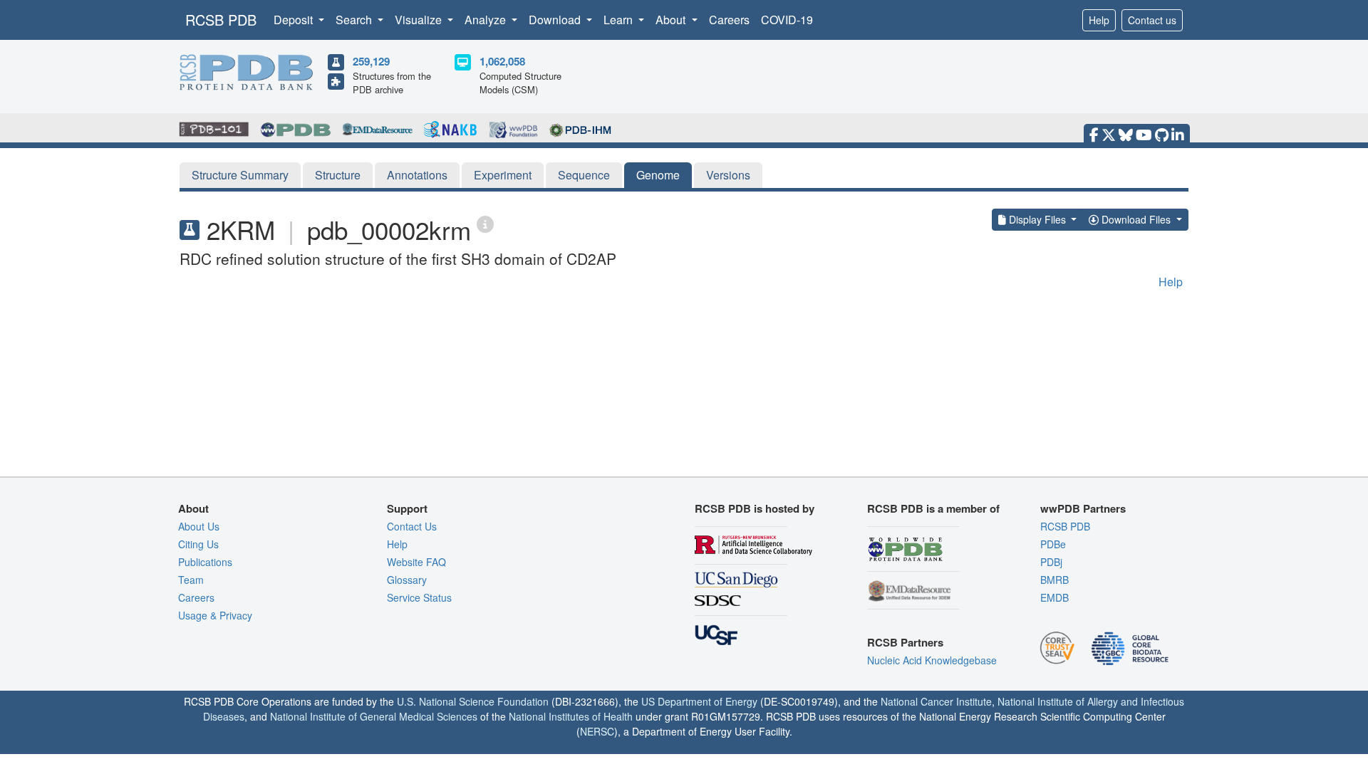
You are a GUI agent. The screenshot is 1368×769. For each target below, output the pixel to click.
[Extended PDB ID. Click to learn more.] (485, 223)
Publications (205, 562)
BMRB (1054, 579)
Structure (338, 175)
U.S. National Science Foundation (473, 701)
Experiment (503, 175)
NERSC (597, 731)
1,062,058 (502, 61)
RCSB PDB (220, 19)
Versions (728, 175)
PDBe (1053, 544)
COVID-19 (787, 19)
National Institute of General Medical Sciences (373, 716)
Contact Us (412, 526)
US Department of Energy (699, 701)
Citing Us (198, 544)
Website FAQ (416, 562)
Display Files (1037, 219)
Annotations (417, 175)
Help (1099, 20)
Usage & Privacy (215, 615)
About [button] (672, 19)
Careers (729, 19)
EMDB (1054, 597)
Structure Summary (240, 175)
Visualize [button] (420, 19)
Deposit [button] (295, 19)
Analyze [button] (487, 19)
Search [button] (355, 19)
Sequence (584, 175)
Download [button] (556, 19)
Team (191, 579)
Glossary (407, 579)
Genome (658, 175)
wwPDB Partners (1083, 508)
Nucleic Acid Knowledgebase (932, 660)
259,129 (371, 61)
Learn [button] (619, 19)
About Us (198, 526)
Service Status (419, 597)
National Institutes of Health (571, 716)
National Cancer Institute (936, 701)
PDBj (1051, 562)
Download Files (1136, 219)
